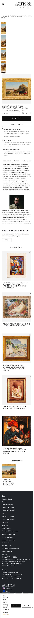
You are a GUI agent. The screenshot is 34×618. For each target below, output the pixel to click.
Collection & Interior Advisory (10, 531)
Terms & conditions (7, 537)
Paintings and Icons (21, 16)
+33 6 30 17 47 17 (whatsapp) (13, 563)
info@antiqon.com (9, 566)
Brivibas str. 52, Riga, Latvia (12, 577)
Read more (6, 614)
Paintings (29, 16)
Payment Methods (7, 505)
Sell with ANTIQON (8, 516)
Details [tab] (16, 161)
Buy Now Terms (6, 545)
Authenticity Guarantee (8, 510)
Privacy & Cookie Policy (8, 540)
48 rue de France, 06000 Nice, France (15, 562)
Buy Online (5, 502)
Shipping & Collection (8, 507)
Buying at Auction (7, 499)
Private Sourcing (6, 528)
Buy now (7, 16)
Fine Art (13, 16)
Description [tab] (7, 161)
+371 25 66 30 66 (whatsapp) (13, 579)
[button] (4, 73)
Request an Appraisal (8, 519)
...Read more (29, 223)
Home (2, 16)
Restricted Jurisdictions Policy (10, 548)
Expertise (5, 525)
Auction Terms (6, 543)
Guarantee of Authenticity (12, 129)
